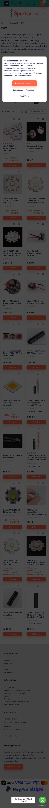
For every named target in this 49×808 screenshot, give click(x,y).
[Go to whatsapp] (42, 800)
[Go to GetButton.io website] (42, 805)
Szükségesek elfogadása (23, 90)
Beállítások (24, 96)
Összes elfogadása (23, 83)
